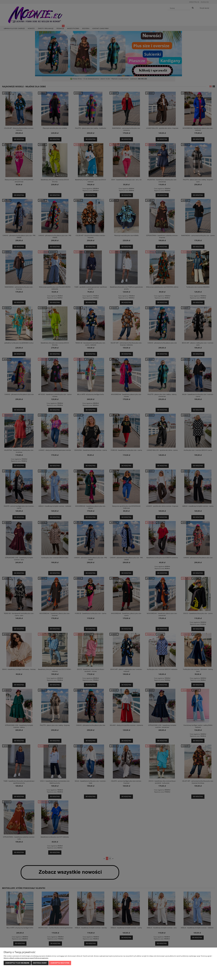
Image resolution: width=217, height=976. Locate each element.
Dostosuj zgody (40, 963)
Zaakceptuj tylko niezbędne (17, 963)
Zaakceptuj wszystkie (60, 963)
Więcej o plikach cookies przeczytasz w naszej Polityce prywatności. (26, 958)
